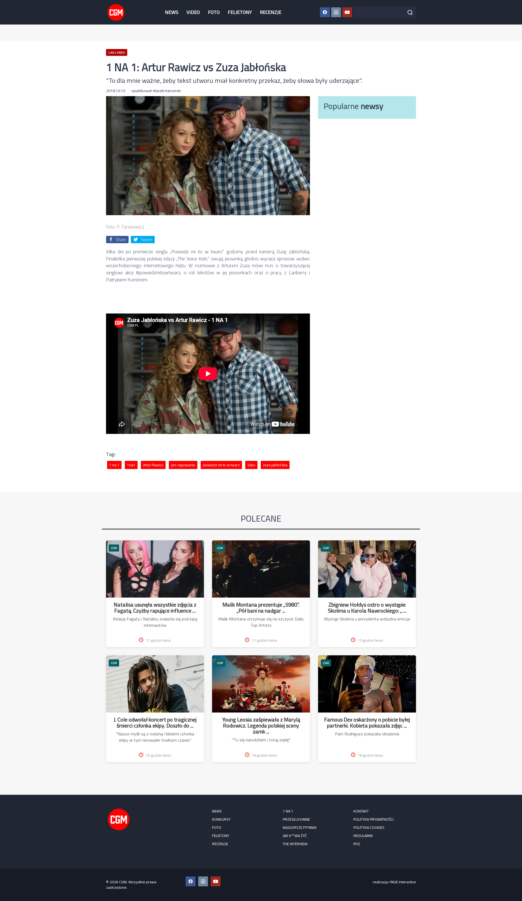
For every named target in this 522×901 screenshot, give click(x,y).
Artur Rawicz (153, 464)
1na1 (131, 464)
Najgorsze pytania (299, 827)
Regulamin (363, 835)
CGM (114, 548)
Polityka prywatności (373, 819)
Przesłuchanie (296, 819)
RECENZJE (270, 12)
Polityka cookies (368, 827)
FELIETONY (240, 12)
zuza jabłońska (275, 464)
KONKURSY (221, 819)
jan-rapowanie (183, 464)
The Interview (295, 843)
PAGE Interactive (403, 881)
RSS (356, 843)
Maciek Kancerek (167, 90)
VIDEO (193, 12)
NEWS (171, 12)
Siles (251, 464)
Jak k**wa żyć (295, 835)
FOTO (214, 12)
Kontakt (361, 811)
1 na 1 (114, 464)
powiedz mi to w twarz (221, 464)
